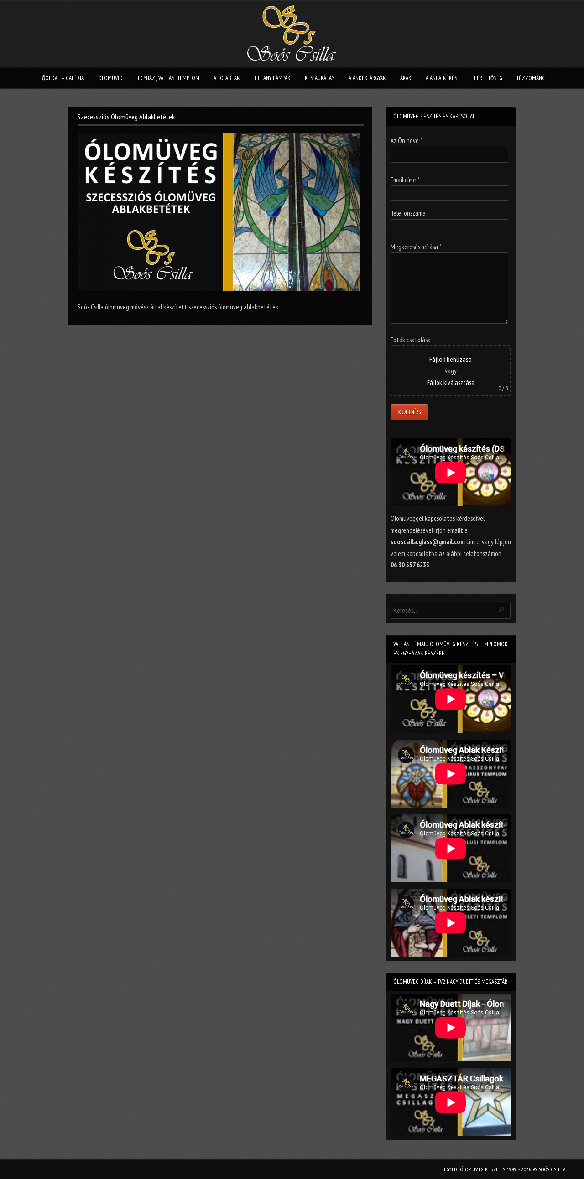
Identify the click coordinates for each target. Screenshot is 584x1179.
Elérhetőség (486, 78)
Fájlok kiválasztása (450, 382)
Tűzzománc (530, 78)
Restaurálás (319, 78)
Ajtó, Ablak (227, 78)
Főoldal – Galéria (61, 78)
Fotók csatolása (411, 339)
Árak (406, 78)
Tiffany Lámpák (272, 78)
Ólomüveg (111, 78)
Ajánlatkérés (441, 78)
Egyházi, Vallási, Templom (168, 78)
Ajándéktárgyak (367, 78)
